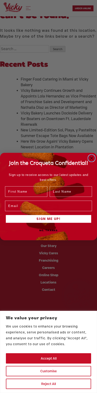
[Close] (92, 315)
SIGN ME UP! (48, 219)
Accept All (49, 358)
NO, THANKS (48, 230)
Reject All (48, 384)
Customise (48, 371)
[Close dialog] (91, 158)
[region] (48, 352)
